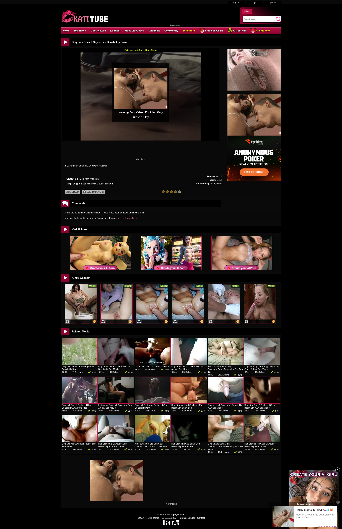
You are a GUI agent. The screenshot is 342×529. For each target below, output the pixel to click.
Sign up (236, 2)
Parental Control (187, 518)
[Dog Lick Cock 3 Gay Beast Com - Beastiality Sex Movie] (116, 364)
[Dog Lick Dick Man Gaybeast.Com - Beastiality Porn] (152, 402)
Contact (201, 518)
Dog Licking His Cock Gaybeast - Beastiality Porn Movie (260, 445)
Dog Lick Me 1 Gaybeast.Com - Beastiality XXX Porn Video (113, 445)
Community (171, 30)
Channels (154, 30)
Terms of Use (152, 518)
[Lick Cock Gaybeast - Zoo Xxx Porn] (152, 364)
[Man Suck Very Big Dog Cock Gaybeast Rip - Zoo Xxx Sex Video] (152, 441)
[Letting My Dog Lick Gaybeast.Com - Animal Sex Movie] (116, 402)
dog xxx (86, 183)
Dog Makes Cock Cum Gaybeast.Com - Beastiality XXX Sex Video (225, 446)
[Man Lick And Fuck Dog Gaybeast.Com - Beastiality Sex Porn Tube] (225, 364)
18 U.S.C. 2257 (169, 518)
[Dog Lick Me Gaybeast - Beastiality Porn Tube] (79, 441)
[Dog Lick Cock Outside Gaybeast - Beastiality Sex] (79, 364)
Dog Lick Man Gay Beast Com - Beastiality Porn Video (186, 445)
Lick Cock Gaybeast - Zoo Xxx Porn (152, 366)
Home (66, 30)
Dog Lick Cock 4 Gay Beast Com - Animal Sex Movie (187, 368)
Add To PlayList (95, 192)
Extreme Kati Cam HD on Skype (141, 50)
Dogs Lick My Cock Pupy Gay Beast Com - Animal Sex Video (261, 368)
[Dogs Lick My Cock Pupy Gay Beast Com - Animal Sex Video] (262, 364)
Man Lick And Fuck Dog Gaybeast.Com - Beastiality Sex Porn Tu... (225, 369)
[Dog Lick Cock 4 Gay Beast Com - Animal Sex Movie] (189, 364)
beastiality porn (106, 183)
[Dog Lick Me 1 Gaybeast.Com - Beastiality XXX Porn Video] (116, 441)
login (118, 218)
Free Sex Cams (214, 30)
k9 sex (94, 183)
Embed (75, 192)
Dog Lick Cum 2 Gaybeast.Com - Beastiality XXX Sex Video (260, 406)
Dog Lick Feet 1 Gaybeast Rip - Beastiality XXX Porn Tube (77, 406)
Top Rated (80, 30)
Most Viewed (98, 30)
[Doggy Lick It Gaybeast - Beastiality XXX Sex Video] (225, 402)
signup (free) (130, 218)
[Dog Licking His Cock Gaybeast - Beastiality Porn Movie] (262, 441)
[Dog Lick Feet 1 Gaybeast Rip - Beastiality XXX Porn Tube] (79, 402)
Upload (272, 2)
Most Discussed (134, 30)
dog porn (77, 183)
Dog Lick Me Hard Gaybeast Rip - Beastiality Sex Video (187, 406)
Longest (115, 30)
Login (254, 2)
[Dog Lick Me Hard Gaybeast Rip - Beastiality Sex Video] (189, 402)
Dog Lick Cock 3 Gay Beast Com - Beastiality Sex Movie (114, 368)
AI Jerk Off (239, 30)
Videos (247, 11)
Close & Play (141, 116)
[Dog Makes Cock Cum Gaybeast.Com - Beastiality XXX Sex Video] (225, 441)
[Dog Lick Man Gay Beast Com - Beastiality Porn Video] (189, 441)
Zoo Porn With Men (89, 179)
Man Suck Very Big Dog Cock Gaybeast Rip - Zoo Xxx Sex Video (151, 445)
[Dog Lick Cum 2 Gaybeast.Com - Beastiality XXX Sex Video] (262, 402)
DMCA (141, 518)
